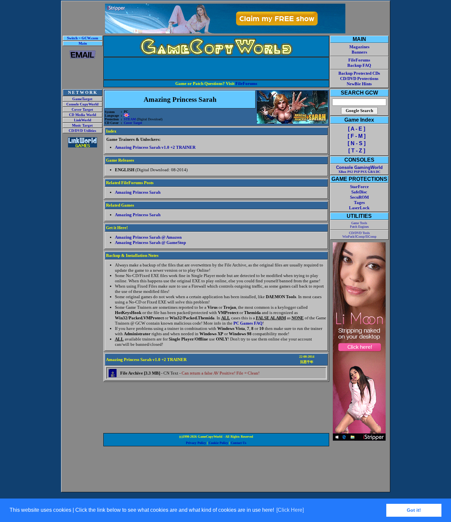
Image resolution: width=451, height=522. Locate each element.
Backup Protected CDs (359, 73)
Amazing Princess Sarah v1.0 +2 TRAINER (155, 147)
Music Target (82, 125)
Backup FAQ (359, 65)
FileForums (246, 83)
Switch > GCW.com (82, 38)
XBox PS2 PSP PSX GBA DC (359, 172)
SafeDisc (359, 191)
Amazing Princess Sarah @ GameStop (150, 242)
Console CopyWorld (82, 104)
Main (83, 43)
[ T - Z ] (356, 150)
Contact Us (238, 443)
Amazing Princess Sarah (137, 192)
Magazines (359, 46)
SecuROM (359, 197)
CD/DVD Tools (359, 233)
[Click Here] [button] (290, 510)
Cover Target (82, 109)
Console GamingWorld (359, 167)
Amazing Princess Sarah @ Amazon (148, 237)
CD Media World (82, 115)
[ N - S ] (356, 143)
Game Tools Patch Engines (359, 224)
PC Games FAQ (247, 323)
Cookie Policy (218, 443)
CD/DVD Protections (359, 78)
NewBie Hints (359, 83)
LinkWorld (82, 120)
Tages (359, 202)
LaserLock (359, 207)
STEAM (130, 119)
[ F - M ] (356, 136)
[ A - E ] (356, 129)
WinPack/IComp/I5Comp (359, 236)
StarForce (359, 186)
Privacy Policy (196, 443)
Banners (359, 52)
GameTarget (82, 99)
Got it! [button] (414, 510)
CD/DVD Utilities (82, 131)
